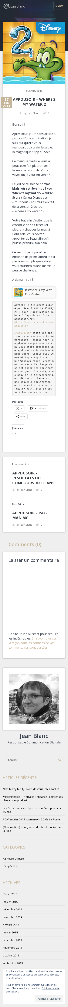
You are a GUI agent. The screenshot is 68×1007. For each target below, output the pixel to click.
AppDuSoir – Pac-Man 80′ (29, 515)
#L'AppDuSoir (34, 90)
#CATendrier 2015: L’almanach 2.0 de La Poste (31, 819)
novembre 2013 (12, 947)
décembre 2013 (12, 940)
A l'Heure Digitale (13, 858)
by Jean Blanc (31, 113)
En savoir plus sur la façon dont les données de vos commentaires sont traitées (32, 643)
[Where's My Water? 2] (18, 292)
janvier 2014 (10, 932)
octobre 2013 (11, 955)
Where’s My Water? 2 (43, 290)
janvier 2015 (10, 902)
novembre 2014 (12, 917)
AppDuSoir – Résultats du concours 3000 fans (33, 477)
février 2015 (10, 894)
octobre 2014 (11, 925)
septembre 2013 (13, 963)
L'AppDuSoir (22, 332)
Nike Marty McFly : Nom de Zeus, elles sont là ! (31, 789)
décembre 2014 (12, 909)
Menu (59, 6)
